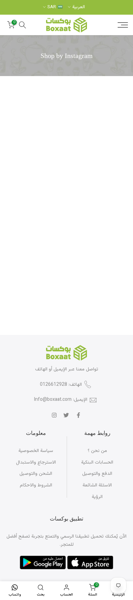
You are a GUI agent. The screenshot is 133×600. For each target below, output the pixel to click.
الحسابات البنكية (97, 462)
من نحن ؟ (97, 451)
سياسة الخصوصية (35, 451)
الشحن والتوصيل (35, 474)
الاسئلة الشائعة (97, 485)
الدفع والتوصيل (97, 474)
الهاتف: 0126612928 (61, 385)
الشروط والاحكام (36, 485)
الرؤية (97, 497)
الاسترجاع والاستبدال (36, 462)
